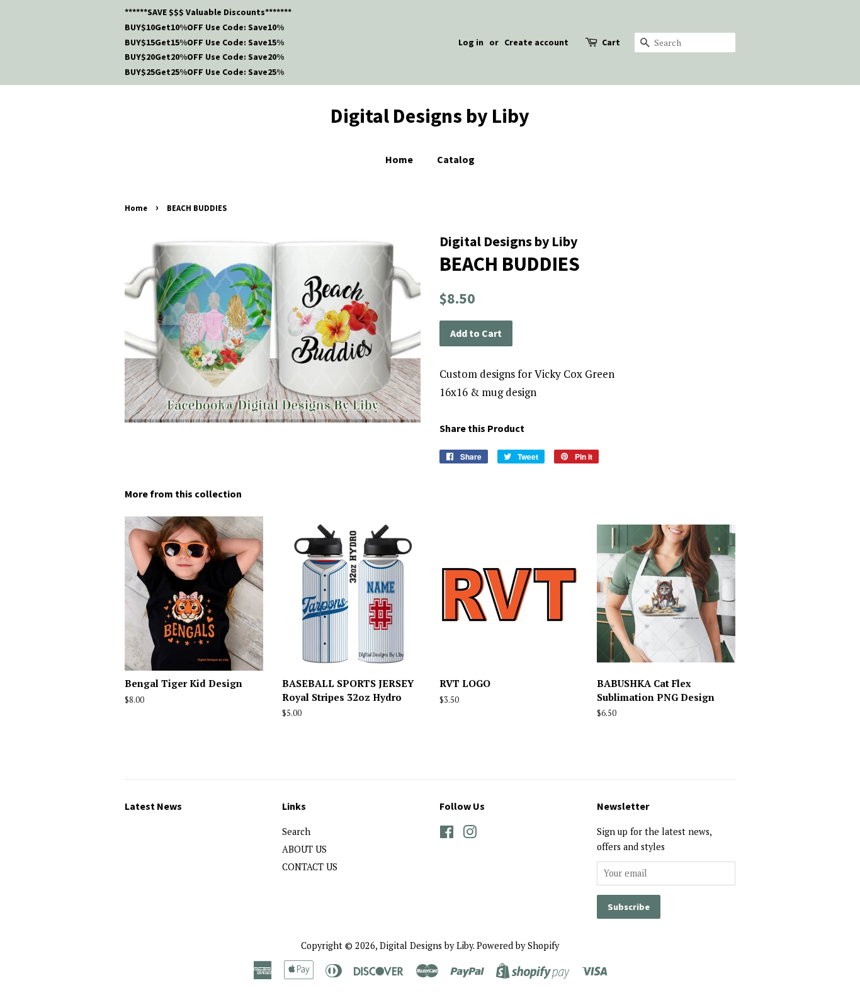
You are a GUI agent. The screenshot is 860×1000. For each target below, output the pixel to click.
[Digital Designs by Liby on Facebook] (446, 834)
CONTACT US (309, 867)
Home (399, 159)
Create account (536, 42)
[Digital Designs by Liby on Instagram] (470, 834)
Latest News (153, 806)
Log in (471, 42)
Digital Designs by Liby (430, 116)
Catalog (456, 159)
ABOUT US (304, 849)
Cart (611, 42)
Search (296, 832)
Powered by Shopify (518, 946)
